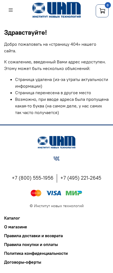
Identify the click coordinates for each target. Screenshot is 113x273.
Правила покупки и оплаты (31, 244)
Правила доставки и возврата (33, 235)
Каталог (12, 218)
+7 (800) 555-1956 (32, 178)
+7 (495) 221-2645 (80, 178)
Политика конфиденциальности (36, 253)
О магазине (15, 226)
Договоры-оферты (22, 262)
